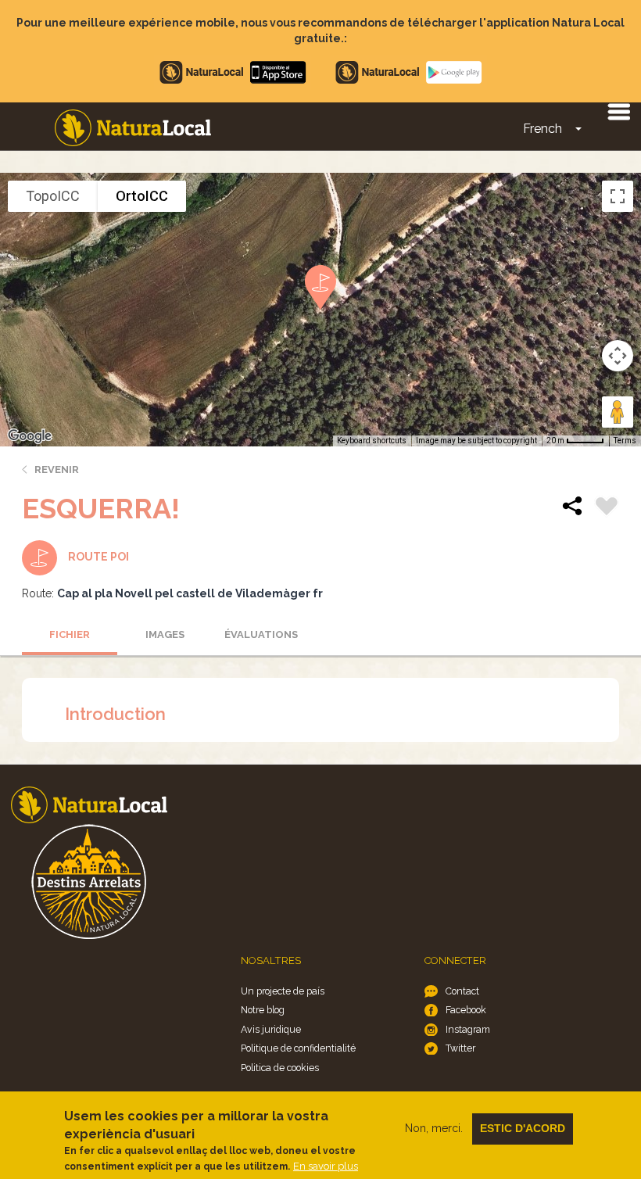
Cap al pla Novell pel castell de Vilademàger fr (190, 593)
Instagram (468, 1029)
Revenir (56, 469)
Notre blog (263, 1010)
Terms (625, 440)
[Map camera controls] (617, 355)
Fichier (69, 634)
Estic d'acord (522, 1128)
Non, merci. (434, 1128)
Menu (618, 111)
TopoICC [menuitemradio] (53, 196)
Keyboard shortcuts (371, 440)
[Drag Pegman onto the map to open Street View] (617, 412)
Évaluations (261, 634)
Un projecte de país (282, 991)
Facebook (466, 1010)
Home (133, 127)
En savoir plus (325, 1166)
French (542, 128)
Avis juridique (271, 1029)
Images (164, 634)
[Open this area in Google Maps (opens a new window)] (30, 436)
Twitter (460, 1048)
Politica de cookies (280, 1067)
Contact (462, 991)
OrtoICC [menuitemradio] (142, 196)
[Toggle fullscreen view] (617, 196)
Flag (606, 508)
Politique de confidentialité (298, 1048)
